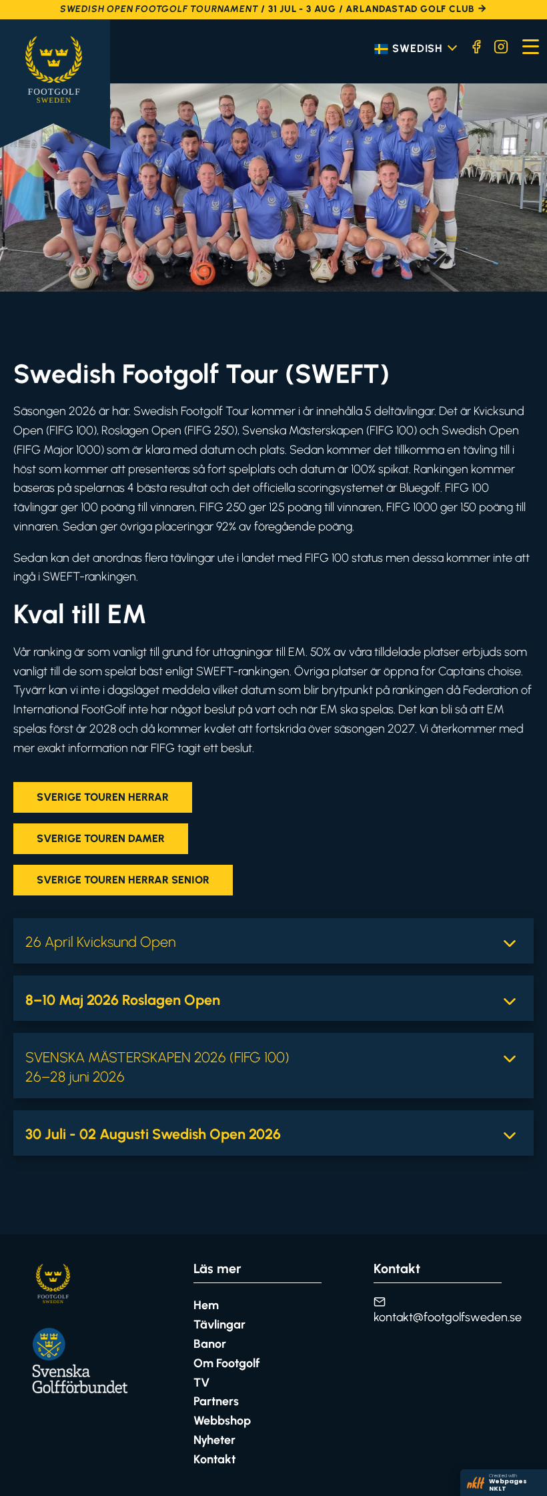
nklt (503, 1482)
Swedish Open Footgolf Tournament (159, 9)
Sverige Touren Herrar (103, 797)
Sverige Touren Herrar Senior (123, 879)
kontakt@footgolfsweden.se (448, 1317)
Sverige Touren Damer (101, 838)
